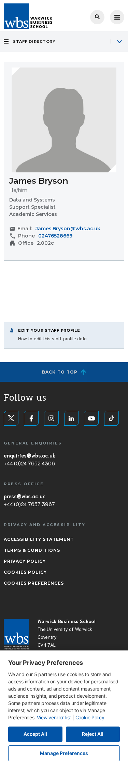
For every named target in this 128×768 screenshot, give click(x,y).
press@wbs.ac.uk (24, 495)
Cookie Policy (89, 717)
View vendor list (54, 717)
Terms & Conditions (32, 550)
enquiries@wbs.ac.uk (29, 455)
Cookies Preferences (34, 583)
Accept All (35, 734)
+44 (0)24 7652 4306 (29, 463)
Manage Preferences (64, 753)
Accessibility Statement (39, 539)
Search (97, 17)
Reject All (92, 734)
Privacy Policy (25, 561)
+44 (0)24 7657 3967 (29, 503)
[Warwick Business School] (28, 16)
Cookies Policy (25, 572)
